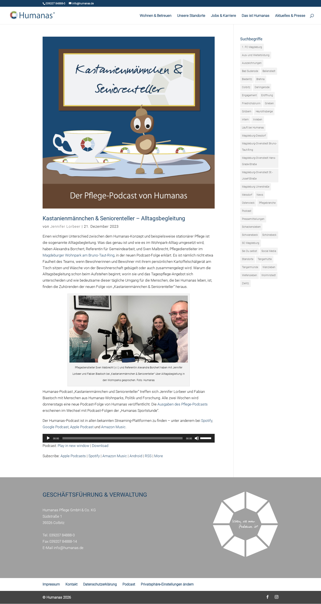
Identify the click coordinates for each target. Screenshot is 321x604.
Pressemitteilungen (253, 219)
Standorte (247, 259)
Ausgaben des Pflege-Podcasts (182, 404)
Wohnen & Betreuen (155, 16)
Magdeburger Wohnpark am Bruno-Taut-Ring (78, 255)
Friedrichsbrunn (251, 103)
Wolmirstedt (268, 275)
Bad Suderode (250, 71)
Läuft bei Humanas (253, 127)
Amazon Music (113, 427)
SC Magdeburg (250, 243)
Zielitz (245, 283)
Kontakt (72, 584)
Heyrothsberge (264, 111)
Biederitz (247, 79)
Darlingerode (262, 87)
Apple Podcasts (73, 456)
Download (100, 445)
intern (245, 119)
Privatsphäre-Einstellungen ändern (167, 584)
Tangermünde (250, 267)
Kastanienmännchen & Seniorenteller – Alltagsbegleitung (114, 218)
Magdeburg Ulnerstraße (255, 186)
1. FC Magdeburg (252, 47)
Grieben (269, 103)
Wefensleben (249, 275)
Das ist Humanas (255, 16)
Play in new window (73, 445)
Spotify (206, 420)
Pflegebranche (267, 202)
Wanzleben (268, 267)
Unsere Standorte (191, 16)
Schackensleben (251, 226)
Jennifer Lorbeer (65, 226)
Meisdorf (247, 194)
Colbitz (246, 87)
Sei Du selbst (249, 251)
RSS (148, 456)
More (158, 456)
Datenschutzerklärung (100, 584)
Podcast (246, 210)
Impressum (51, 584)
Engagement (249, 95)
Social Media (268, 251)
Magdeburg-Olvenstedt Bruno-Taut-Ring (259, 146)
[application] (129, 438)
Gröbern (246, 111)
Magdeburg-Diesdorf (254, 135)
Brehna (260, 79)
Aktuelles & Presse (290, 16)
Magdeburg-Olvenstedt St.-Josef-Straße (257, 175)
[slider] (206, 438)
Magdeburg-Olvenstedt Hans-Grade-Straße (259, 161)
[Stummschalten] (197, 438)
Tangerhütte (265, 259)
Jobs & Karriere (223, 16)
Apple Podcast (81, 427)
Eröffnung (267, 95)
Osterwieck (248, 202)
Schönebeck (269, 234)
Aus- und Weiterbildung (255, 55)
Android (135, 456)
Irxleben (257, 119)
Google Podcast (56, 427)
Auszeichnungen (252, 63)
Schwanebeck (250, 234)
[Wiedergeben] (48, 438)
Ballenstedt (268, 71)
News (260, 194)
